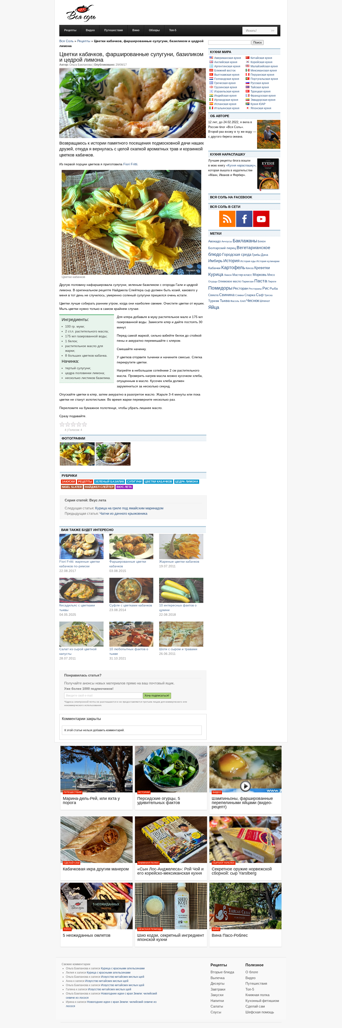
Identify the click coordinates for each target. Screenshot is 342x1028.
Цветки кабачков (158, 481)
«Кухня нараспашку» (240, 165)
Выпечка (218, 978)
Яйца (213, 307)
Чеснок (252, 300)
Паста (260, 280)
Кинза (250, 268)
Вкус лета (124, 487)
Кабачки (214, 268)
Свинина (227, 295)
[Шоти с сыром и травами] (181, 634)
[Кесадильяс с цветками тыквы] (81, 590)
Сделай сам (71, 863)
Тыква (225, 301)
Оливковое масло (229, 281)
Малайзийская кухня (264, 66)
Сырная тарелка (224, 863)
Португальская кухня (264, 79)
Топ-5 (67, 929)
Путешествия (72, 792)
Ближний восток (224, 70)
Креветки (262, 268)
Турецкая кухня (261, 91)
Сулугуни (134, 481)
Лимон (228, 275)
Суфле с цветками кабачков (130, 605)
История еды (248, 261)
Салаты (217, 1006)
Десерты (218, 983)
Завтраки (218, 989)
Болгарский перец (222, 248)
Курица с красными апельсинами (123, 968)
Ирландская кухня (226, 99)
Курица (215, 274)
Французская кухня (263, 95)
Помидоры (220, 288)
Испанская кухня (225, 104)
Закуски (68, 481)
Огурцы (212, 281)
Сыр (260, 295)
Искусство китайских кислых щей (122, 976)
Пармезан (248, 281)
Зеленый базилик (109, 481)
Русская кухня (260, 83)
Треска (268, 295)
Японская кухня (261, 108)
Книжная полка (148, 863)
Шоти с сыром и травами (178, 649)
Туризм (213, 301)
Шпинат (265, 300)
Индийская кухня (225, 95)
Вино (216, 929)
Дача (264, 255)
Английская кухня (225, 62)
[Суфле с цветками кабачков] (131, 590)
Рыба (274, 288)
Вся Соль (66, 41)
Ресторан (240, 288)
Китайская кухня (261, 58)
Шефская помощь (150, 929)
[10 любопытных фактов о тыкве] (131, 634)
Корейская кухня (261, 62)
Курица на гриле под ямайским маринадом (129, 508)
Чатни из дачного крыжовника (123, 513)
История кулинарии (267, 261)
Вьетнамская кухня (226, 74)
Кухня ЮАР (258, 104)
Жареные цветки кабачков (179, 561)
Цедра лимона (186, 481)
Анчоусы (226, 241)
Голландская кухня (226, 79)
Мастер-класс (242, 275)
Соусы (216, 1012)
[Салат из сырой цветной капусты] (81, 634)
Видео (217, 792)
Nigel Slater (72, 487)
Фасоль (234, 301)
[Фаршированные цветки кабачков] (131, 546)
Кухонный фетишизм (262, 1001)
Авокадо (214, 241)
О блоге (251, 972)
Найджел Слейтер (99, 487)
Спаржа (250, 295)
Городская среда (236, 255)
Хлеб (243, 301)
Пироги (272, 281)
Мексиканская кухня (264, 70)
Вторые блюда (222, 972)
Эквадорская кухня (263, 99)
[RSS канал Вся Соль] (227, 226)
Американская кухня (227, 58)
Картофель (233, 267)
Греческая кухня (225, 83)
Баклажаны (245, 240)
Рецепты (83, 41)
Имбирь (215, 261)
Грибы (256, 255)
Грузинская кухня (225, 87)
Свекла (213, 295)
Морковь (260, 275)
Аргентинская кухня (227, 66)
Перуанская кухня (262, 74)
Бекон (262, 241)
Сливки (239, 295)
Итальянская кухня (226, 108)
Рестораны (255, 288)
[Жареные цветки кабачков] (181, 546)
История (231, 260)
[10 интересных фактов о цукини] (181, 590)
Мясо (271, 275)
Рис (265, 288)
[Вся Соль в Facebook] (244, 226)
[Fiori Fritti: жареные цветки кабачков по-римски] (81, 546)
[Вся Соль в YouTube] (261, 226)
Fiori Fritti (130, 164)
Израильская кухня (226, 91)
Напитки (217, 1001)
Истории (144, 792)
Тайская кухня (260, 87)
